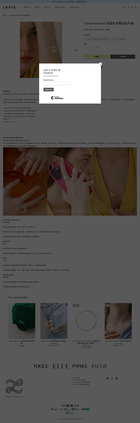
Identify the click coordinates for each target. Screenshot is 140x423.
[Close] (100, 64)
